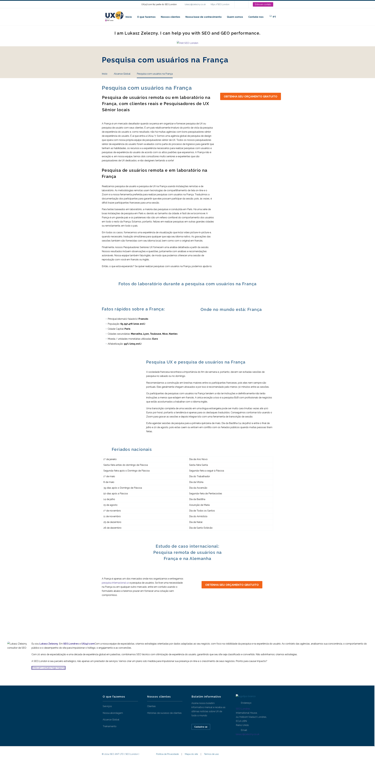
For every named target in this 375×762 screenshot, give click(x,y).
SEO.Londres (243, 708)
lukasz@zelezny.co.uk (195, 4)
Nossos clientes (170, 17)
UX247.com (87, 643)
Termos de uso (211, 754)
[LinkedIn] (241, 4)
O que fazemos (146, 17)
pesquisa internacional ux (115, 582)
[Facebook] (104, 616)
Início (129, 17)
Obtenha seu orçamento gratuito (250, 96)
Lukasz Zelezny (48, 643)
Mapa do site (191, 754)
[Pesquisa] (281, 17)
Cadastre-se (200, 727)
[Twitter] (110, 616)
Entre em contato (263, 4)
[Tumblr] (121, 616)
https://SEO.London (220, 4)
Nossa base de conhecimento (203, 17)
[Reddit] (132, 616)
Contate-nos (256, 17)
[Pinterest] (115, 616)
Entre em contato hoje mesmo (48, 667)
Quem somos (235, 17)
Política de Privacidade (167, 754)
